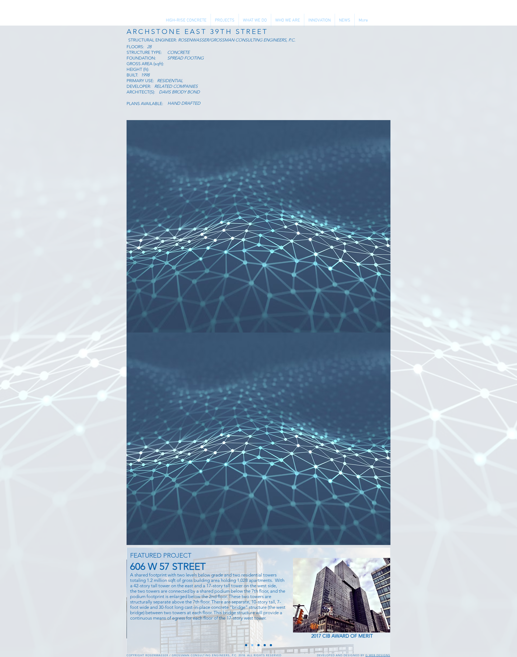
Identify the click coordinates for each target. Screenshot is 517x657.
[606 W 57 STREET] (252, 645)
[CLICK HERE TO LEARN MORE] (342, 595)
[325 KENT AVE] (258, 645)
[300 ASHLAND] (271, 645)
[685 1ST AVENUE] (265, 645)
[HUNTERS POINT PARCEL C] (246, 645)
